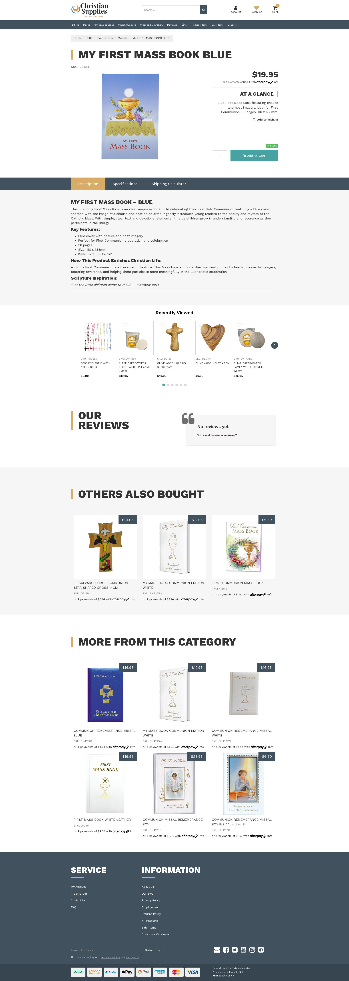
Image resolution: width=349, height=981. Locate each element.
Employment (150, 907)
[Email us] (217, 949)
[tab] (88, 184)
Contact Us (78, 900)
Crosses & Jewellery (152, 25)
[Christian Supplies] (90, 10)
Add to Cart (256, 156)
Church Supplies (127, 25)
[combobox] (171, 9)
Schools (232, 25)
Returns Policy (151, 914)
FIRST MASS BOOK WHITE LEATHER (102, 819)
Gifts (184, 25)
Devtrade (172, 25)
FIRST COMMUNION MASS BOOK (238, 583)
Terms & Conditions (110, 957)
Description (88, 184)
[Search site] (203, 9)
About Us (148, 886)
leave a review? (224, 435)
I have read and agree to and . (107, 957)
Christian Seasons (104, 25)
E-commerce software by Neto (228, 972)
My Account (78, 886)
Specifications (125, 184)
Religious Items (199, 25)
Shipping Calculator (169, 184)
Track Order (79, 893)
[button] (265, 119)
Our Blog (147, 893)
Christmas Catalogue (156, 934)
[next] (274, 345)
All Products (150, 921)
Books (87, 25)
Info (276, 82)
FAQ (73, 907)
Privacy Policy (151, 900)
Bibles (76, 25)
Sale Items (218, 25)
